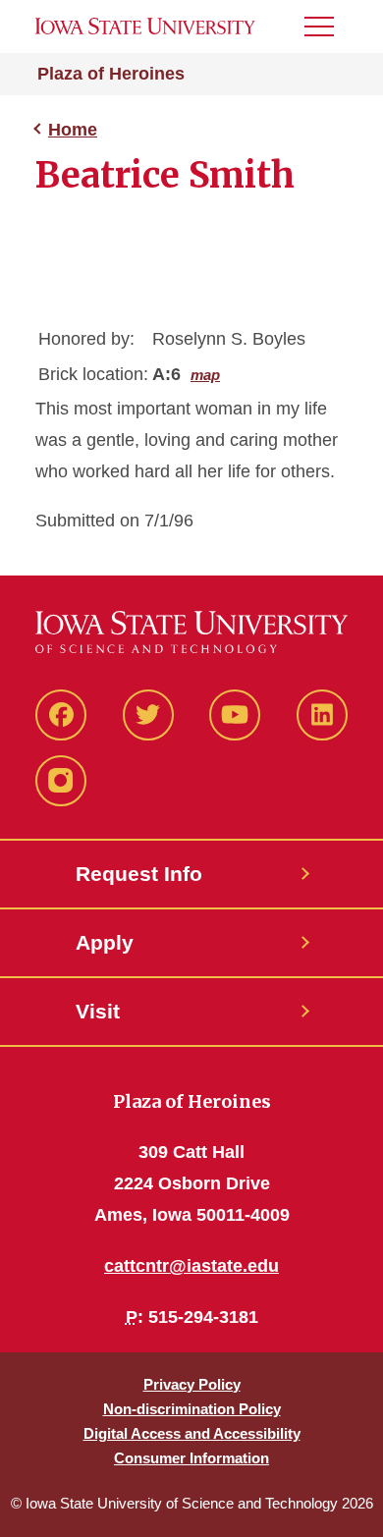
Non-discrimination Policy (192, 1408)
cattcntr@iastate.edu (191, 1266)
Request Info (139, 873)
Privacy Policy (192, 1384)
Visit (98, 1011)
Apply (105, 942)
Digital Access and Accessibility (192, 1433)
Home (72, 129)
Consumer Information (191, 1458)
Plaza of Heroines (111, 73)
